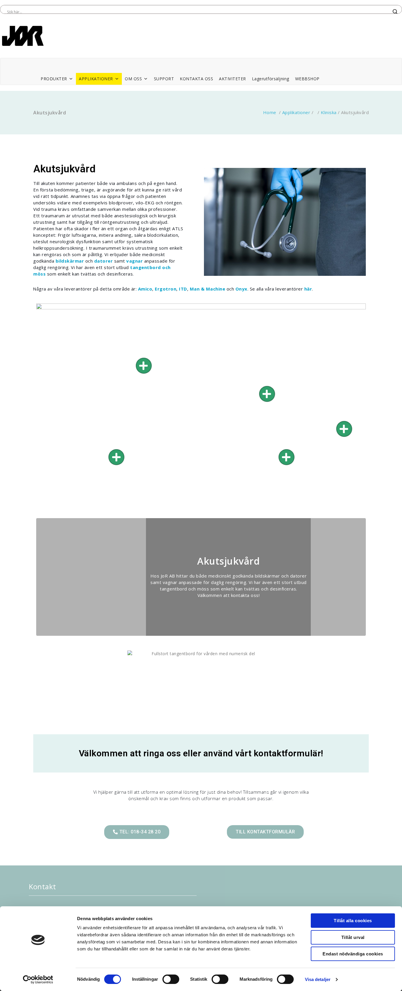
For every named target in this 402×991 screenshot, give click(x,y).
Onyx (241, 289)
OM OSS (133, 78)
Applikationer (296, 112)
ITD (183, 289)
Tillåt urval (353, 937)
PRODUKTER (54, 78)
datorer (103, 261)
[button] (136, 832)
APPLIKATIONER (96, 78)
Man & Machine (207, 289)
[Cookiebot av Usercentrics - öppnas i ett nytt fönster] (38, 979)
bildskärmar (70, 261)
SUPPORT (164, 78)
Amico (144, 289)
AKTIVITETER (232, 78)
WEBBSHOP (307, 78)
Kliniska (329, 112)
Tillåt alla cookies (353, 920)
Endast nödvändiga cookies (353, 953)
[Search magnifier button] (395, 12)
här (308, 289)
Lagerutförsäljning (270, 78)
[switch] (170, 979)
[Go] (143, 365)
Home (269, 112)
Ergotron (165, 289)
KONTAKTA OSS (196, 78)
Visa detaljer (317, 979)
